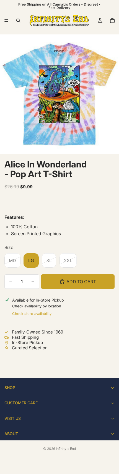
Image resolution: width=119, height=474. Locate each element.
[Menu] (6, 20)
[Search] (18, 20)
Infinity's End (66, 449)
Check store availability (31, 313)
